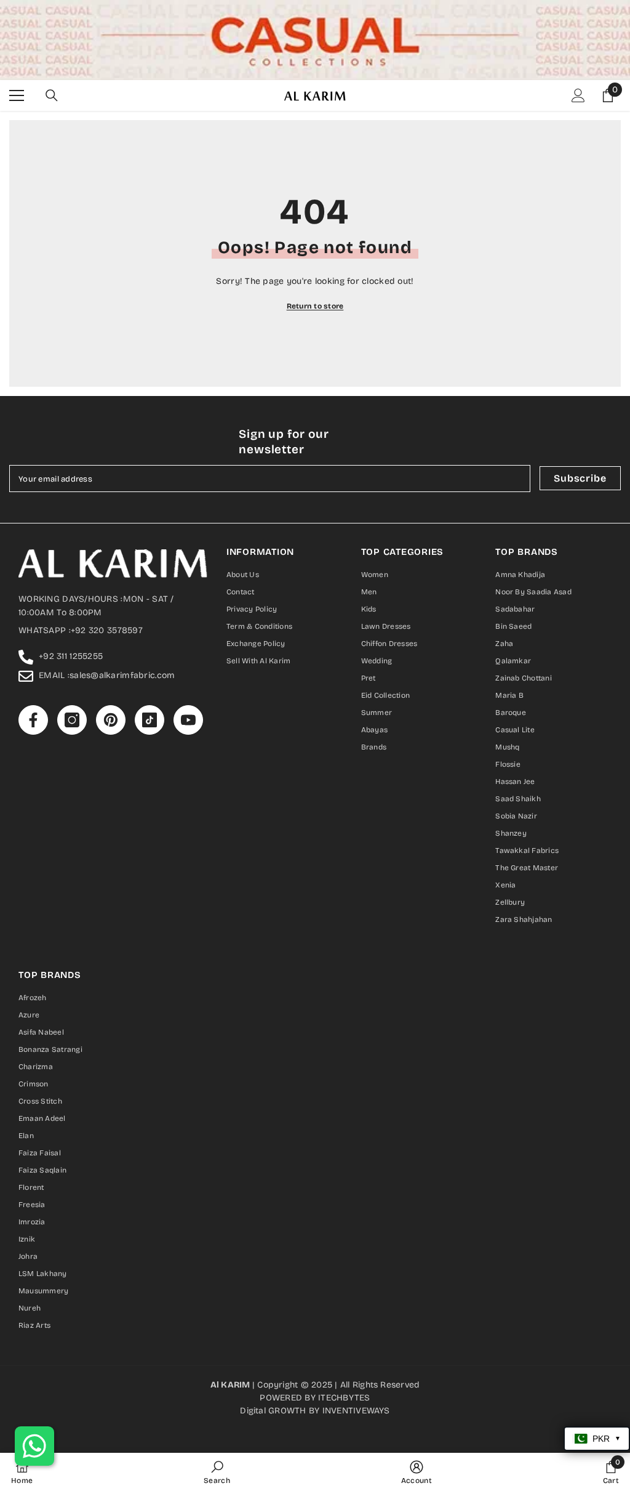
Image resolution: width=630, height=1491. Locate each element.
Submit (315, 797)
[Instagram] (289, 849)
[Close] (459, 601)
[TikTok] (341, 849)
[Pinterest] (315, 849)
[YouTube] (367, 849)
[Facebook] (263, 849)
